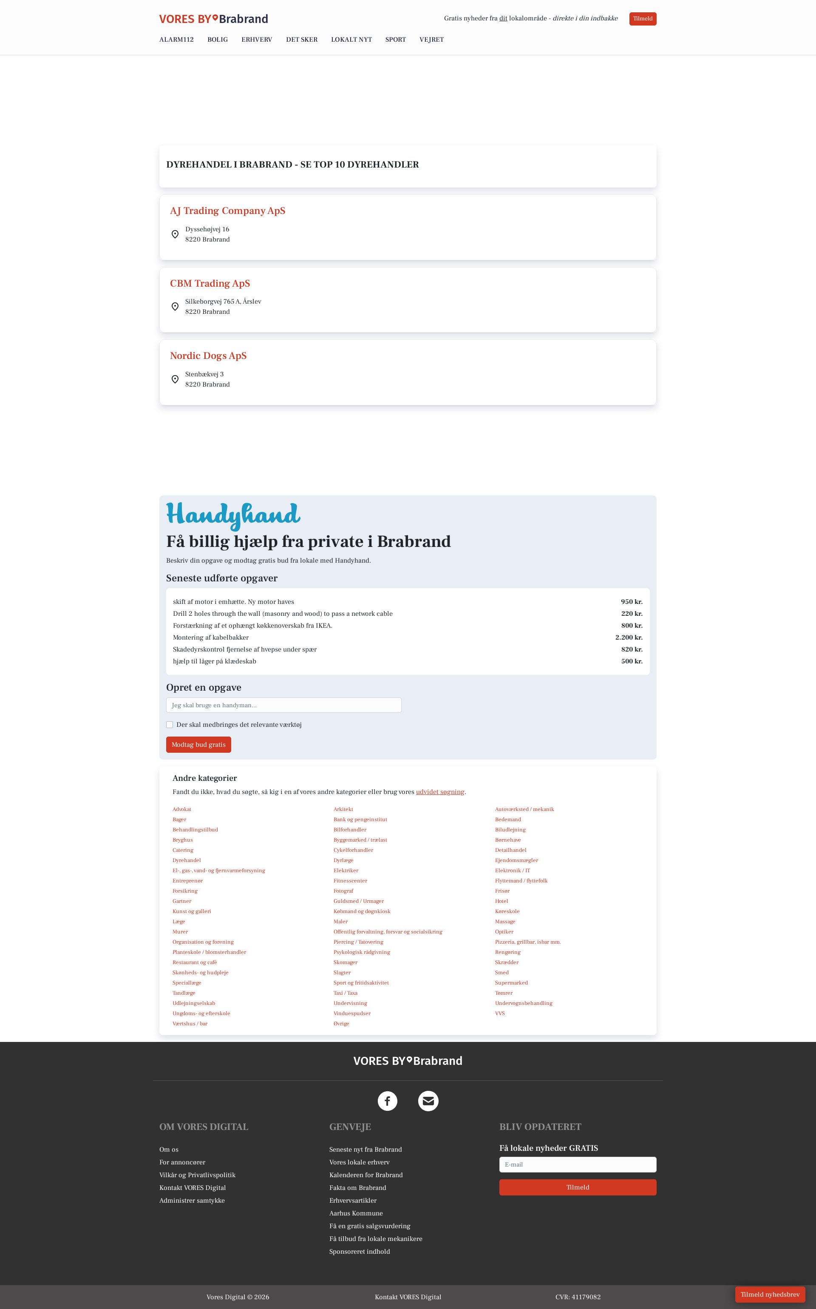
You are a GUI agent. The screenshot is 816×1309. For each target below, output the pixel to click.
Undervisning (350, 1003)
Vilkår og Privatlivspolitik (197, 1175)
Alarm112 (176, 39)
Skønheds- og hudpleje (201, 972)
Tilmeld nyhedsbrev (770, 1294)
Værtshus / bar (190, 1023)
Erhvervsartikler (353, 1200)
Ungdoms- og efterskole (201, 1013)
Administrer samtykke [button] (192, 1200)
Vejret (431, 39)
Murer (180, 931)
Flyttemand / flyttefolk (521, 880)
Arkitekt (343, 809)
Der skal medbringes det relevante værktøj (239, 724)
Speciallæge (187, 982)
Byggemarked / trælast (360, 840)
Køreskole (507, 911)
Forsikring (185, 891)
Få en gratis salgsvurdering (370, 1226)
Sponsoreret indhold (359, 1251)
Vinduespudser (352, 1013)
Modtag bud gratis (199, 744)
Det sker (301, 39)
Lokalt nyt (351, 39)
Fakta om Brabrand (357, 1188)
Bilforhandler (350, 829)
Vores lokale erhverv (359, 1162)
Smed (502, 972)
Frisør (502, 891)
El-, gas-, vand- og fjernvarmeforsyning (219, 870)
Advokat (182, 809)
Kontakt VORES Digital (192, 1188)
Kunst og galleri (192, 911)
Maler (341, 921)
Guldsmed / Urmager (359, 901)
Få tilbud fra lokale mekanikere (375, 1239)
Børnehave (508, 840)
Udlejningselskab (194, 1003)
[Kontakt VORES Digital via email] (428, 1101)
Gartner (182, 901)
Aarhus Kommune (356, 1213)
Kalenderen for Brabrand (366, 1175)
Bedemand (508, 819)
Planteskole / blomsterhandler (209, 952)
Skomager (345, 962)
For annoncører (182, 1162)
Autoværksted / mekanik (524, 809)
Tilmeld (643, 19)
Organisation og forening (203, 942)
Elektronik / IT (512, 870)
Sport (395, 39)
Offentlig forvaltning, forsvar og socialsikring (388, 931)
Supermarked (511, 982)
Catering (183, 850)
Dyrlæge (344, 860)
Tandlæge (184, 993)
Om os (168, 1149)
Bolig (217, 39)
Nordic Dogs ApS (208, 355)
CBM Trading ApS (210, 283)
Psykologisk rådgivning (362, 952)
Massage (505, 921)
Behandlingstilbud (195, 829)
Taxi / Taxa (345, 993)
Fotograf (343, 891)
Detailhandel (511, 850)
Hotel (501, 901)
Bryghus (183, 840)
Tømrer (504, 993)
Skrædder (506, 962)
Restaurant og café (195, 962)
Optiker (504, 931)
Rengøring (508, 952)
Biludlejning (510, 829)
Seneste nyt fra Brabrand (365, 1149)
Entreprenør (188, 880)
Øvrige (341, 1023)
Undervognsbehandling (523, 1003)
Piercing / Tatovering (358, 942)
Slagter (342, 972)
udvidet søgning (440, 792)
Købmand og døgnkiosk (362, 911)
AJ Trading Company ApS (228, 210)
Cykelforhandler (353, 850)
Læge (179, 921)
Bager (179, 819)
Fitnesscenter (350, 880)
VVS (500, 1013)
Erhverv (256, 39)
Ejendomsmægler (516, 860)
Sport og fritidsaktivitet (361, 982)
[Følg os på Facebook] (387, 1101)
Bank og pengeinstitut (360, 819)
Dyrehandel (187, 860)
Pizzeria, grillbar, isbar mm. (528, 942)
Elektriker (346, 870)
